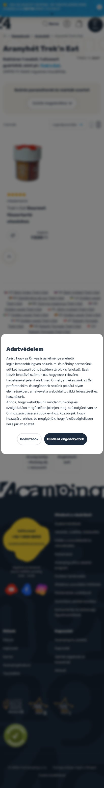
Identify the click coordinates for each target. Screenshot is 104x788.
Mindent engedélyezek (65, 439)
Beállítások (29, 439)
